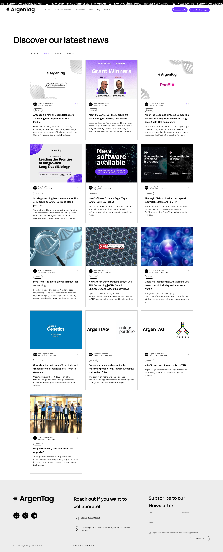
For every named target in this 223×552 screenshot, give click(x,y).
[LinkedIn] (34, 515)
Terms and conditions (84, 545)
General (47, 53)
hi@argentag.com (90, 517)
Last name (184, 513)
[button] (180, 9)
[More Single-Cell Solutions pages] (72, 9)
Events (58, 53)
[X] (16, 515)
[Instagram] (25, 515)
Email (151, 523)
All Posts (34, 53)
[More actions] (78, 104)
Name (151, 513)
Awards (70, 53)
